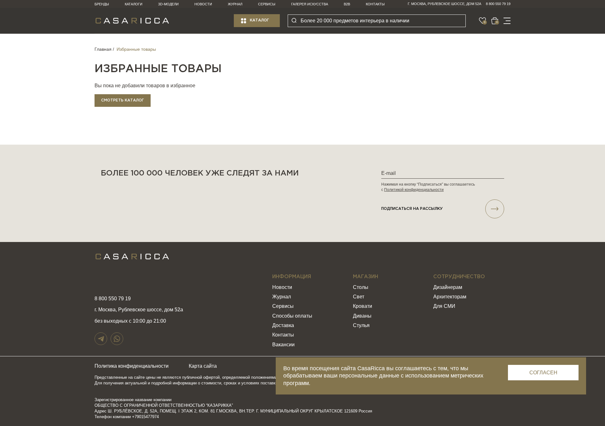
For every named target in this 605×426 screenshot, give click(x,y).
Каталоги (133, 4)
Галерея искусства (309, 4)
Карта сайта (203, 366)
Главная (103, 49)
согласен (543, 372)
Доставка (283, 325)
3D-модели (168, 4)
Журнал (235, 4)
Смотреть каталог (122, 100)
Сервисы (266, 4)
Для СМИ (444, 306)
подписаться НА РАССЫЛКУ (412, 208)
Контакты (375, 4)
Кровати (362, 306)
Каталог (259, 20)
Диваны (362, 316)
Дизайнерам (447, 287)
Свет (358, 296)
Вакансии (283, 344)
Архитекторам (449, 296)
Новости (203, 4)
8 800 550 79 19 (498, 4)
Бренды (102, 4)
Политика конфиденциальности (132, 366)
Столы (360, 287)
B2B (347, 4)
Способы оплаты (292, 316)
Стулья (361, 325)
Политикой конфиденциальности (414, 189)
